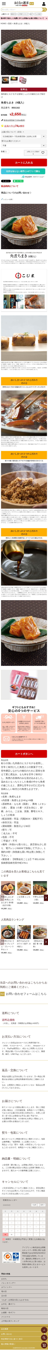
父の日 (4, 1296)
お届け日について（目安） (13, 132)
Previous (2, 898)
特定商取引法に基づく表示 (12, 1339)
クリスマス (5, 1317)
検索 (45, 10)
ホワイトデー (6, 1287)
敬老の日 (13, 14)
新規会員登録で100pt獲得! (14, 120)
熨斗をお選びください (11, 141)
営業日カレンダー (10, 1200)
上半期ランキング (23, 14)
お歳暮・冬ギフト (8, 1312)
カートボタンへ (24, 753)
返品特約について (9, 186)
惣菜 (10, 24)
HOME (3, 24)
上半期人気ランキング (10, 1321)
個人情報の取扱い (8, 1344)
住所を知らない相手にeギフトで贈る (23, 171)
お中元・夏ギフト (8, 1304)
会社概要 (4, 1329)
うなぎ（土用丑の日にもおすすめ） (15, 1300)
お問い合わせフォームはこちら (26, 993)
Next (46, 898)
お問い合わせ (6, 1334)
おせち (4, 1279)
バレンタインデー (8, 1283)
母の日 (4, 1291)
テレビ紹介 (38, 14)
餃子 (31, 14)
